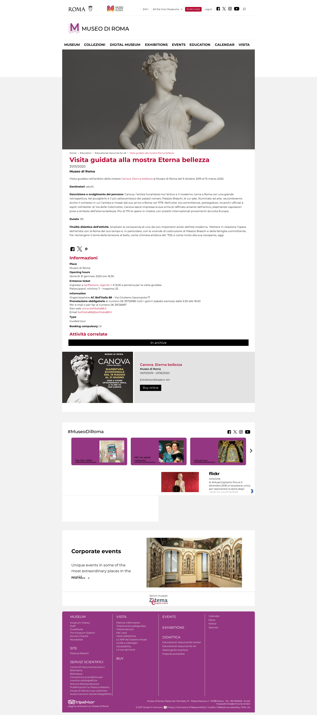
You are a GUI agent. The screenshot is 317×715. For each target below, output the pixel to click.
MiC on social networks (142, 459)
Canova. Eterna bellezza (137, 178)
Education (200, 45)
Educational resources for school (181, 642)
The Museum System (82, 632)
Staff (72, 625)
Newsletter (76, 639)
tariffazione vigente (97, 285)
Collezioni (94, 45)
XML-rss (246, 707)
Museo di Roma (105, 28)
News (212, 619)
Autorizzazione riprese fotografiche (91, 693)
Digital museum (125, 45)
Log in (208, 9)
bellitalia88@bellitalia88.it (95, 312)
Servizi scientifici (86, 662)
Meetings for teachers (175, 649)
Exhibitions (156, 45)
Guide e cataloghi (127, 642)
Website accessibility (228, 707)
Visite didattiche (126, 636)
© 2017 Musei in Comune (149, 707)
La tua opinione (125, 649)
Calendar (224, 45)
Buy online (150, 387)
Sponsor (213, 627)
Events (178, 45)
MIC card (121, 632)
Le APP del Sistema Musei (131, 639)
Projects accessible (173, 653)
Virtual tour (201, 460)
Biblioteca (76, 673)
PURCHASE (193, 9)
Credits (212, 707)
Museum (72, 45)
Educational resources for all (110, 153)
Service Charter (79, 636)
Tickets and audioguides (131, 625)
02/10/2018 (229, 486)
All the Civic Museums (166, 9)
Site (73, 648)
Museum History (80, 622)
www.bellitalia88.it (94, 308)
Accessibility (123, 646)
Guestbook (76, 629)
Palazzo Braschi (79, 653)
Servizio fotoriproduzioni (84, 683)
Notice (212, 623)
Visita (244, 45)
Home (73, 153)
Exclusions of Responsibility (191, 707)
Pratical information (128, 622)
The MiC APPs (83, 460)
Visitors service (125, 629)
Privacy (171, 707)
